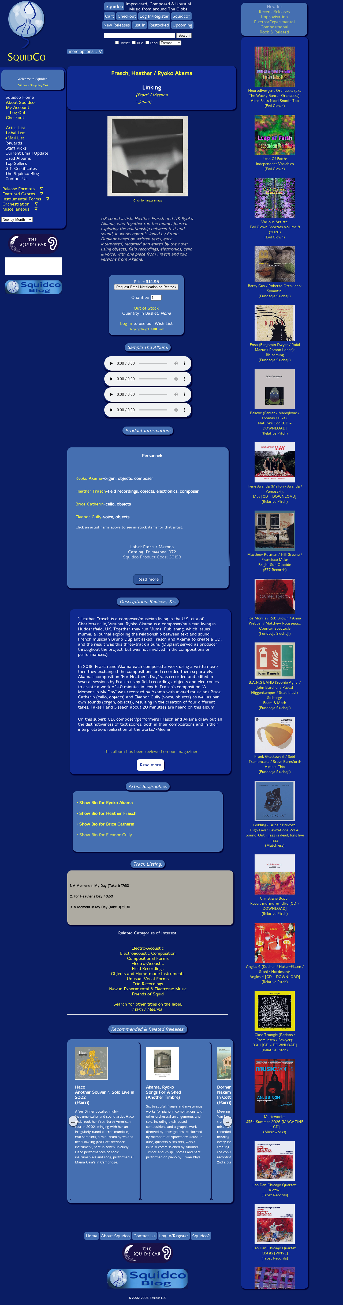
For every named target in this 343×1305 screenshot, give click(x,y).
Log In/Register (154, 16)
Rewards (13, 143)
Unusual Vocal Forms (148, 978)
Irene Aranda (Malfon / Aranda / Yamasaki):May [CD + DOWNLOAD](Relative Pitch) (275, 494)
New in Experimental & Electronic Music (148, 988)
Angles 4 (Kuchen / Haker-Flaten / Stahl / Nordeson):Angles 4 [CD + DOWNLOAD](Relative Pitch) (275, 974)
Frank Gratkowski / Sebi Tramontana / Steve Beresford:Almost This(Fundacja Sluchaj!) (275, 764)
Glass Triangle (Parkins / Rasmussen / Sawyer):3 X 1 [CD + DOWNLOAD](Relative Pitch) (275, 1042)
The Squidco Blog (22, 173)
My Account (17, 107)
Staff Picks (16, 148)
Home (91, 1235)
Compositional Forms (148, 958)
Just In (139, 25)
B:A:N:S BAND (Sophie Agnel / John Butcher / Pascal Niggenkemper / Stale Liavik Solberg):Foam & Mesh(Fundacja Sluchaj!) (275, 695)
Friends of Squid (148, 993)
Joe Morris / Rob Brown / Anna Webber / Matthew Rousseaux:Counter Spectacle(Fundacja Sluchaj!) (274, 626)
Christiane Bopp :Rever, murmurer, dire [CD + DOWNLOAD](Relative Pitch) (274, 906)
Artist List (15, 127)
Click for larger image (147, 200)
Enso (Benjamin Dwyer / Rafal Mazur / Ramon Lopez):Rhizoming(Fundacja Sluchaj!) (275, 352)
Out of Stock (146, 308)
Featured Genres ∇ (22, 193)
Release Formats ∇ (22, 188)
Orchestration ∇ (20, 204)
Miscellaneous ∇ (20, 209)
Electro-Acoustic (148, 948)
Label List (15, 132)
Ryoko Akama (89, 478)
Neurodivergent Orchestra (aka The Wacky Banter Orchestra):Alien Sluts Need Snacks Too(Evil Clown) (274, 98)
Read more (148, 579)
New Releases (116, 25)
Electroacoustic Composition (148, 953)
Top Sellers (16, 163)
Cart (109, 16)
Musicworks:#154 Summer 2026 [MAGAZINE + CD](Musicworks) (274, 1124)
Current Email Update (26, 153)
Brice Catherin (90, 504)
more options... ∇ (85, 51)
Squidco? (181, 16)
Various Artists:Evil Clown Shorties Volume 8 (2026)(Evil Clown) (275, 229)
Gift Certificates (21, 168)
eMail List (14, 137)
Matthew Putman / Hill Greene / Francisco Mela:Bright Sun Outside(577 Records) (274, 562)
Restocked (159, 25)
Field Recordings (147, 968)
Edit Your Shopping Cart (33, 85)
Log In (126, 323)
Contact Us (15, 178)
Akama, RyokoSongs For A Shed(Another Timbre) (163, 1092)
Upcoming (182, 25)
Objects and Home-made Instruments (147, 973)
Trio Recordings (148, 983)
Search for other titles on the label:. (147, 1007)
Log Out (17, 112)
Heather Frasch (91, 491)
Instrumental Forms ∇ (25, 198)
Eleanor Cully (88, 516)
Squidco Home (19, 97)
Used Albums (18, 158)
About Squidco (20, 102)
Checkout (15, 117)
